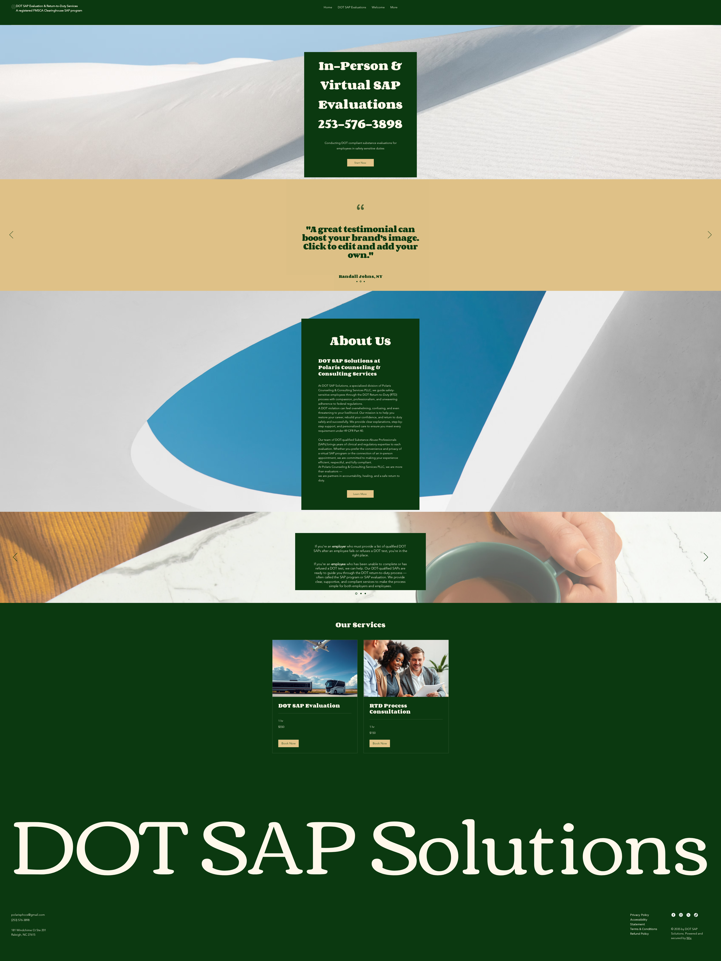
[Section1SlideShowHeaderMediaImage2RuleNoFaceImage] (360, 593)
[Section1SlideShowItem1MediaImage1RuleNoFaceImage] (357, 281)
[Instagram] (681, 915)
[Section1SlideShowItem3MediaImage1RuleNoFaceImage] (364, 281)
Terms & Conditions (643, 929)
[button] (288, 743)
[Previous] (11, 235)
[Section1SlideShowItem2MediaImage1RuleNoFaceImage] (360, 281)
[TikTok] (696, 915)
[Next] (710, 235)
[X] (688, 915)
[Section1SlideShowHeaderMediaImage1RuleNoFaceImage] (356, 593)
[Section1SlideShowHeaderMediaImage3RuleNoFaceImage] (365, 594)
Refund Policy (639, 933)
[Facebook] (673, 915)
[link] (314, 706)
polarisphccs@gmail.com (28, 914)
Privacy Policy (639, 915)
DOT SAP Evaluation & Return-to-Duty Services (47, 6)
